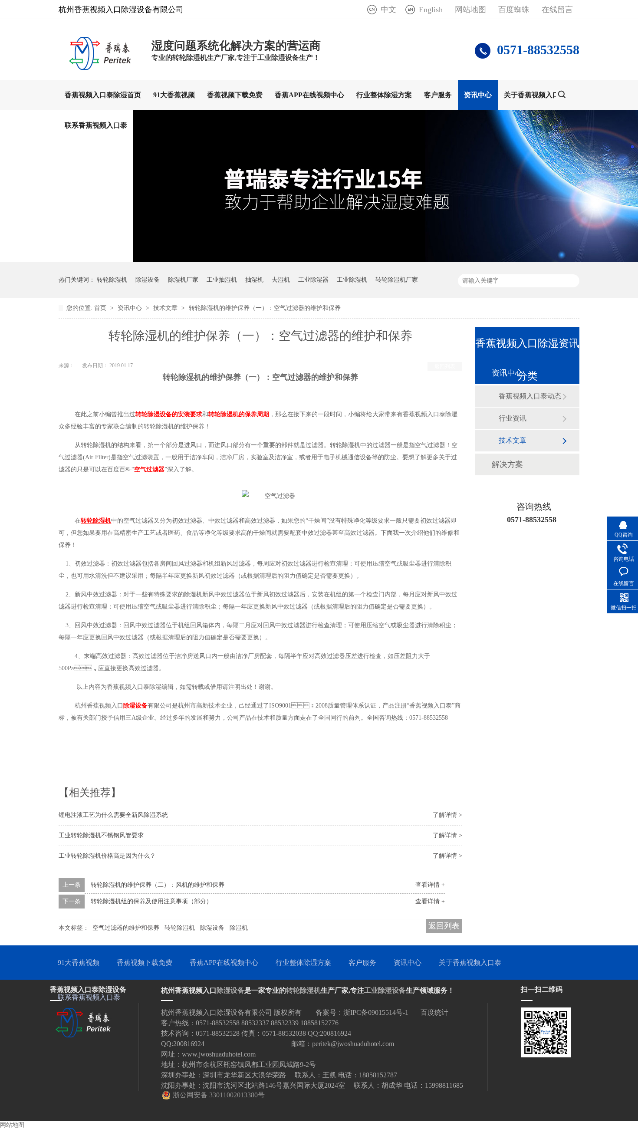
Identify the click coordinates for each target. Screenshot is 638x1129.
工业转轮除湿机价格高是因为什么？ (107, 856)
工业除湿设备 (385, 990)
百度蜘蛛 (513, 9)
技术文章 (166, 308)
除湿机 (239, 928)
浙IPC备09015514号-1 (375, 1012)
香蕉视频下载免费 (235, 95)
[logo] (101, 67)
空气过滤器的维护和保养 (125, 928)
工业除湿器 (313, 279)
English (431, 9)
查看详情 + (430, 885)
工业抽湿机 (222, 279)
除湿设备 (147, 279)
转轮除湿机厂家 (396, 279)
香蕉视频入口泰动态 (530, 396)
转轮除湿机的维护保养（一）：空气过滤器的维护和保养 (265, 308)
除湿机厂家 (183, 279)
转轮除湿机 (112, 279)
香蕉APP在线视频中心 (309, 95)
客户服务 (438, 95)
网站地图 (470, 9)
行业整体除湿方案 (384, 95)
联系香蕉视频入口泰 (96, 125)
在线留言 (557, 9)
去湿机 (281, 279)
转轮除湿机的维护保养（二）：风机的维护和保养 (157, 885)
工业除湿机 (352, 279)
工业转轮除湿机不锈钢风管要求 (101, 835)
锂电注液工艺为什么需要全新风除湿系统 (113, 815)
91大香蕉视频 (174, 95)
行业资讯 (512, 418)
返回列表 (444, 366)
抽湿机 (254, 279)
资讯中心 (478, 95)
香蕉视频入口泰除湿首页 (103, 95)
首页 (101, 308)
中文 (388, 9)
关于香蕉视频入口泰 (535, 95)
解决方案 (507, 464)
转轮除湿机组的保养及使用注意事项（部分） (151, 901)
